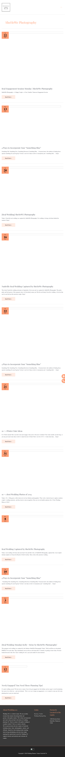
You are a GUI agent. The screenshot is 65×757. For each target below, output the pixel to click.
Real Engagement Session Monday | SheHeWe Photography (27, 88)
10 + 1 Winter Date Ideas (12, 431)
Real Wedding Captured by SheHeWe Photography (23, 549)
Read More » (8, 96)
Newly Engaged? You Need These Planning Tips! (22, 685)
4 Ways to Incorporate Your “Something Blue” (21, 147)
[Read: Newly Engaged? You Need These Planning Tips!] (14, 674)
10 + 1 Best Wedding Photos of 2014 (17, 494)
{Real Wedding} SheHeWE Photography (18, 214)
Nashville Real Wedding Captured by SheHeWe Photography (27, 286)
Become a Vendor (38, 714)
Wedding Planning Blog (40, 716)
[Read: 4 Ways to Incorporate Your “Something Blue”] (31, 125)
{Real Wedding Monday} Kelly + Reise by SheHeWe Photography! (29, 644)
